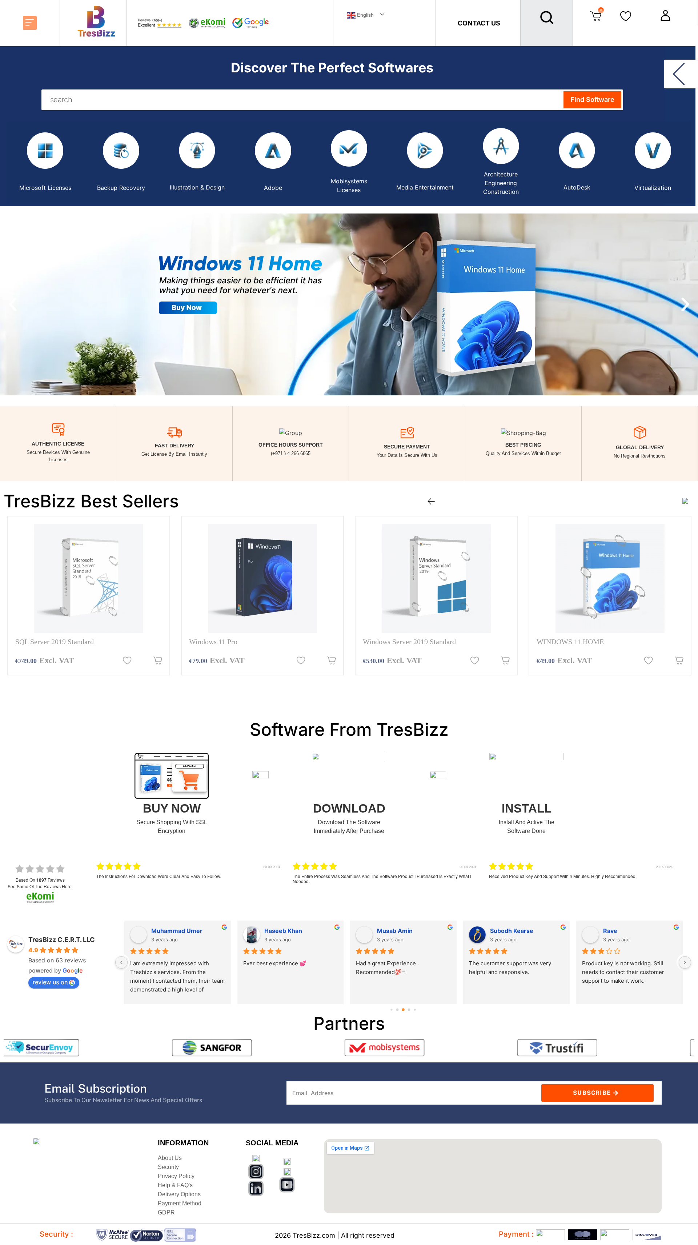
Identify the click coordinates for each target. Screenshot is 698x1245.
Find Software (592, 99)
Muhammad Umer (176, 930)
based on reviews (40, 880)
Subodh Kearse (511, 930)
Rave (610, 930)
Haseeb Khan (283, 930)
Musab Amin (394, 930)
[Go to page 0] (391, 1009)
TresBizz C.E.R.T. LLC (61, 939)
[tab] (45, 162)
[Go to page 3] (409, 1009)
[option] (88, 595)
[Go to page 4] (415, 1009)
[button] (30, 23)
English (365, 15)
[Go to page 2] (403, 1009)
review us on (50, 982)
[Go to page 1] (397, 1009)
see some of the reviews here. (40, 886)
